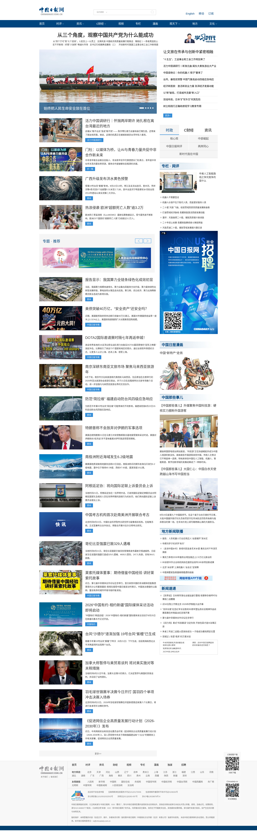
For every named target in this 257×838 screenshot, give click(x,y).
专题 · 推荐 (51, 241)
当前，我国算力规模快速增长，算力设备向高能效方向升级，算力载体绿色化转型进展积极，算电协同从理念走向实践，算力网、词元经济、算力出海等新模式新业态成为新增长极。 (120, 290)
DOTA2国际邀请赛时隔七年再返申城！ (116, 338)
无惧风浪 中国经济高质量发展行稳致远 (115, 41)
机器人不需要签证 (170, 197)
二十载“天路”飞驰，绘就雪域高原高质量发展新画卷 (186, 207)
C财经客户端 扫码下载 (232, 764)
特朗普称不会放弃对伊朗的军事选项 (113, 428)
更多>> (98, 753)
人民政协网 (117, 785)
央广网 (211, 781)
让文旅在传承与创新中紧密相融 (188, 52)
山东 (202, 772)
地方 (195, 23)
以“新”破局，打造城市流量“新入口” (181, 93)
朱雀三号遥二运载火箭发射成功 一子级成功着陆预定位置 (188, 631)
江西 (193, 772)
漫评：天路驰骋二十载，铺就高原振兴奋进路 (183, 217)
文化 (212, 23)
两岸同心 (203, 146)
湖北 (74, 775)
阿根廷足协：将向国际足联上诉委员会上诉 (119, 486)
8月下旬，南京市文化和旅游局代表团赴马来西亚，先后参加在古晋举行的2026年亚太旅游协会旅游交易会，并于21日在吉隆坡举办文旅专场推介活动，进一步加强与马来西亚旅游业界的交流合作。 (119, 380)
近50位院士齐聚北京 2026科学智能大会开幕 (182, 604)
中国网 (113, 781)
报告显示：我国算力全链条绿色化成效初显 (119, 280)
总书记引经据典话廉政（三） (103, 44)
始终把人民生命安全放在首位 (67, 108)
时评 (59, 23)
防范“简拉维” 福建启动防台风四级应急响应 (119, 399)
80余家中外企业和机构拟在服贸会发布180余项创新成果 (188, 562)
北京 (89, 772)
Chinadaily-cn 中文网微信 (232, 790)
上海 (156, 772)
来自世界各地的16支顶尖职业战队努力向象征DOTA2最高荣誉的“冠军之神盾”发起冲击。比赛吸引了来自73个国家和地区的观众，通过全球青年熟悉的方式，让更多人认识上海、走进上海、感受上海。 (120, 348)
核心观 (174, 138)
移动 (201, 13)
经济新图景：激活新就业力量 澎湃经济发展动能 (188, 86)
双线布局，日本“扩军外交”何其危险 (181, 99)
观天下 (174, 23)
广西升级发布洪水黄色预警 (106, 179)
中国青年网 (151, 781)
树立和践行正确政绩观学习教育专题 (182, 106)
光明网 (75, 785)
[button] (141, 108)
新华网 (102, 781)
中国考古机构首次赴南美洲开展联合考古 (117, 515)
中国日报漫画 (172, 345)
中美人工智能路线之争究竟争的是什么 (207, 177)
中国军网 (87, 785)
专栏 (138, 23)
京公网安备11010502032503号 (100, 797)
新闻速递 (169, 588)
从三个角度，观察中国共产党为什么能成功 (105, 35)
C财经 (100, 23)
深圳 (184, 775)
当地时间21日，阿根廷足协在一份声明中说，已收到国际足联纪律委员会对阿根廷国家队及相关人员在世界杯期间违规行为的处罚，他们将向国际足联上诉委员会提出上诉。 (120, 496)
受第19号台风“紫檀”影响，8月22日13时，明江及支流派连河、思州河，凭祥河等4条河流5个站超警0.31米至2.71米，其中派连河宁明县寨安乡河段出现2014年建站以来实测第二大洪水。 (120, 189)
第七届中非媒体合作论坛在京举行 (178, 618)
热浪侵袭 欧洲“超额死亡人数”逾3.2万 (114, 208)
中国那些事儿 (172, 397)
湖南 (83, 775)
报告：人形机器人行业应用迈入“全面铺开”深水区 (185, 538)
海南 (111, 775)
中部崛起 (203, 138)
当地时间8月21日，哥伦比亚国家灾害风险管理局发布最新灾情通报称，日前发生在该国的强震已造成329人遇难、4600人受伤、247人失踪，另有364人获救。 (120, 554)
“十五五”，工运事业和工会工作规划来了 (184, 59)
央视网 (138, 781)
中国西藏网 (197, 781)
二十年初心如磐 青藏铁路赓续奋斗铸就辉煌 (182, 222)
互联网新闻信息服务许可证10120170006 (124, 792)
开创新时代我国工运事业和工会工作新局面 (138, 44)
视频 (121, 23)
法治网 (130, 785)
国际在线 (125, 781)
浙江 (174, 772)
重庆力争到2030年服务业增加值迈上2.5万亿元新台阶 (187, 557)
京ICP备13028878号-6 (151, 797)
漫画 (155, 23)
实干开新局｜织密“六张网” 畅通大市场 (70, 44)
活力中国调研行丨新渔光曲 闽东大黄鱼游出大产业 (189, 66)
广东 (92, 775)
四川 (129, 775)
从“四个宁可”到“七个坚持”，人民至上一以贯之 (74, 41)
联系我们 (54, 777)
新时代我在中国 (188, 154)
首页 (42, 23)
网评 (175, 166)
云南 (148, 775)
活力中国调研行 (94, 140)
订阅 (211, 13)
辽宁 (126, 772)
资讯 (79, 23)
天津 (99, 772)
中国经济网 (166, 781)
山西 (117, 772)
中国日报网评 (174, 146)
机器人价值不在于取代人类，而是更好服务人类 (184, 202)
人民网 (90, 781)
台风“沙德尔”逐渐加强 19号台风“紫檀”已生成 (120, 634)
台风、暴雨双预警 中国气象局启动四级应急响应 (188, 79)
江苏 (165, 772)
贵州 (138, 775)
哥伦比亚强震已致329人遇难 (107, 544)
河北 (108, 772)
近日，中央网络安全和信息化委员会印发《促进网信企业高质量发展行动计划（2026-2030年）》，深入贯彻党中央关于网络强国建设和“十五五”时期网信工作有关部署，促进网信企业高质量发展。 (120, 735)
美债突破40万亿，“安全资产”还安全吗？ (117, 309)
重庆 (120, 775)
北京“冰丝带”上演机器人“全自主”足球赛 (180, 567)
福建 (184, 772)
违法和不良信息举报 (96, 792)
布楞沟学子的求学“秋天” (173, 543)
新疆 (175, 775)
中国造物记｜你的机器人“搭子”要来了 (183, 72)
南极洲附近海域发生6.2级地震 (109, 457)
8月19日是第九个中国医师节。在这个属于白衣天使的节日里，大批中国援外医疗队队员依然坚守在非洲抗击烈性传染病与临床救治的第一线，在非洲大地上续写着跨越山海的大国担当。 (188, 518)
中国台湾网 (182, 781)
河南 (211, 772)
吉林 (135, 772)
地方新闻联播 (172, 531)
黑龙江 (146, 772)
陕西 (166, 775)
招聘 (183, 765)
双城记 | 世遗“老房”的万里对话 (176, 636)
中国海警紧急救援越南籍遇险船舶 (178, 572)
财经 (115, 765)
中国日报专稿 (93, 324)
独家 (170, 765)
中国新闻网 (102, 785)
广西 (101, 775)
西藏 (157, 775)
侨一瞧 (90, 169)
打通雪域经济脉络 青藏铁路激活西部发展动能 (183, 212)
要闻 (89, 198)
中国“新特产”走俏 (171, 353)
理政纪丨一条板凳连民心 (146, 41)
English (190, 13)
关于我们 (44, 777)
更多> (167, 115)
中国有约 (91, 624)
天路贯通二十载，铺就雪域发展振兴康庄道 (182, 227)
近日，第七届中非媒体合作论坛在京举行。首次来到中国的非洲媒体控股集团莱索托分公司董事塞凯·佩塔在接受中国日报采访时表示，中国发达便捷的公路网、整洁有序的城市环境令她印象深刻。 (121, 587)
